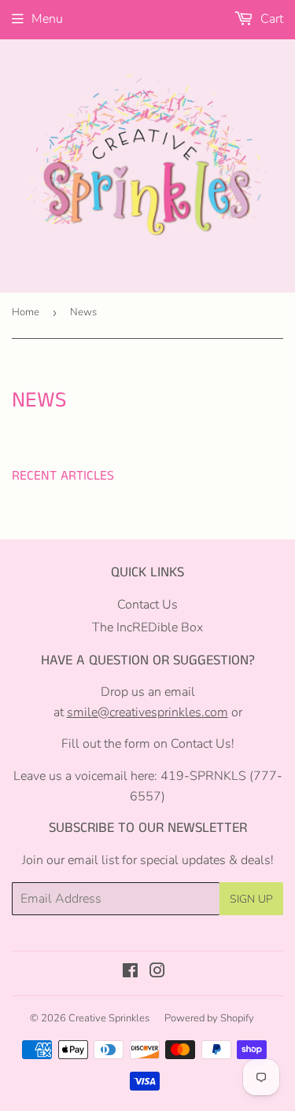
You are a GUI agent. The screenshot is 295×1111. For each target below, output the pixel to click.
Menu (47, 19)
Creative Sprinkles (108, 1018)
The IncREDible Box (147, 627)
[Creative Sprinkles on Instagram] (157, 972)
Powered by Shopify (209, 1018)
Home (25, 312)
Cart (270, 19)
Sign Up (251, 899)
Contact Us (147, 604)
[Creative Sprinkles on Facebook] (130, 972)
